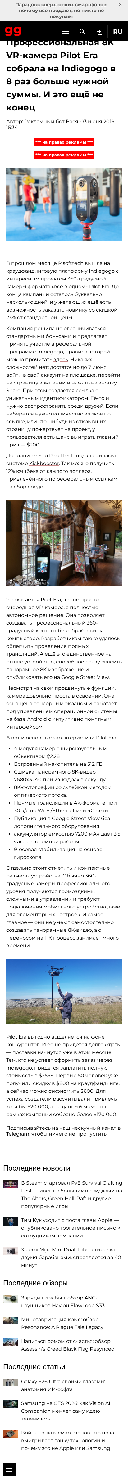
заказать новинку (65, 310)
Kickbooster (44, 463)
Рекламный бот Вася (51, 121)
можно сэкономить (54, 1091)
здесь (60, 359)
